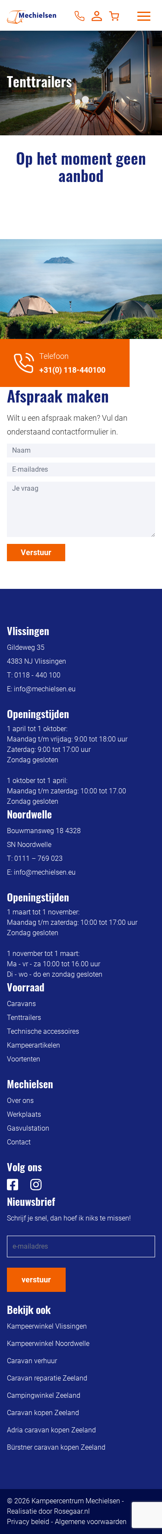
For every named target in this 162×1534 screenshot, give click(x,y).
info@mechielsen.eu (45, 689)
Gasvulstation (28, 1128)
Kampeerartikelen (33, 1045)
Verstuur (36, 552)
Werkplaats (24, 1114)
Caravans (21, 1004)
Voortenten (23, 1059)
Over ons (20, 1100)
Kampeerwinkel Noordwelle (48, 1343)
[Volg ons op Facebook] (12, 1187)
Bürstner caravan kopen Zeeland (56, 1447)
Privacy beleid (28, 1522)
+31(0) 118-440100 (72, 369)
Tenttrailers (24, 1017)
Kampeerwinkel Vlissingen (47, 1326)
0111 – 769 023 (38, 858)
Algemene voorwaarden (91, 1522)
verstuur (36, 1279)
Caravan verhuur (32, 1361)
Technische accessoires (43, 1031)
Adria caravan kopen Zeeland (51, 1430)
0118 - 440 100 (37, 675)
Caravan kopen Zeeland (43, 1413)
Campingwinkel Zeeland (43, 1395)
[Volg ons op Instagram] (30, 1187)
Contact (19, 1142)
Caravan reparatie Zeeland (47, 1378)
